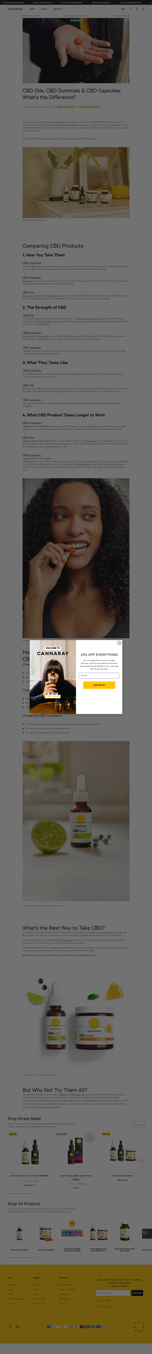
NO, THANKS (99, 696)
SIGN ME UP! (99, 685)
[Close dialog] (119, 643)
